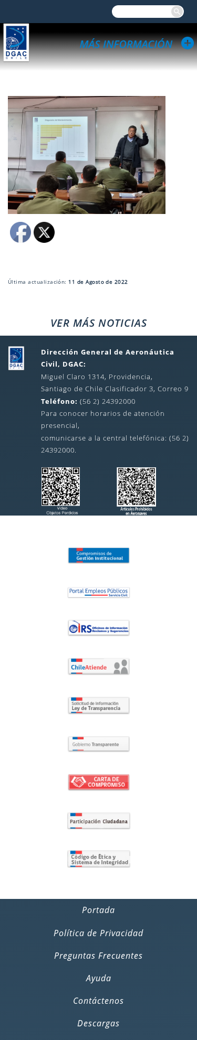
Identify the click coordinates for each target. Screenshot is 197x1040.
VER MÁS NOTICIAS (98, 323)
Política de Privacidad (98, 933)
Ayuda (98, 978)
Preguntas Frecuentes (98, 955)
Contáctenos (98, 1000)
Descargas (98, 1023)
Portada (98, 910)
